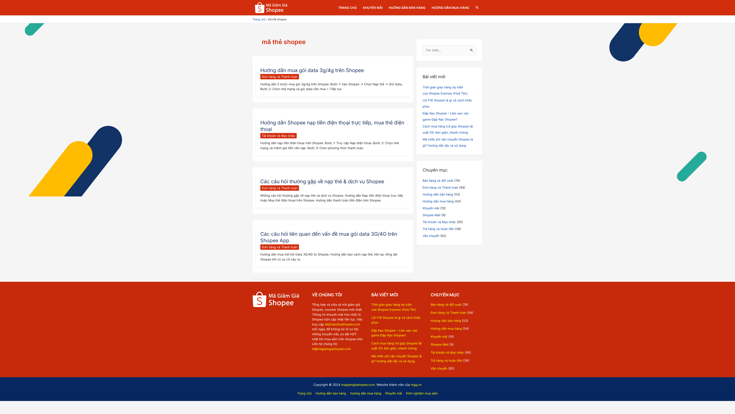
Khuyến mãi (373, 8)
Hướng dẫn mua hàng (450, 8)
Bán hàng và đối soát (438, 180)
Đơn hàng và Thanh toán (279, 77)
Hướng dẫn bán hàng (407, 8)
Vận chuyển (431, 236)
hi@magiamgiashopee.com (331, 349)
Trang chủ (347, 8)
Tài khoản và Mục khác (278, 136)
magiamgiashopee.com (358, 385)
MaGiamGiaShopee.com (342, 324)
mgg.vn (416, 385)
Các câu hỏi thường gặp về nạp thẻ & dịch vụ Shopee (322, 181)
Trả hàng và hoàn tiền (438, 229)
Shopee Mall (431, 215)
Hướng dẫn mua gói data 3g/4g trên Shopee (312, 70)
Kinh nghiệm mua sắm (422, 393)
